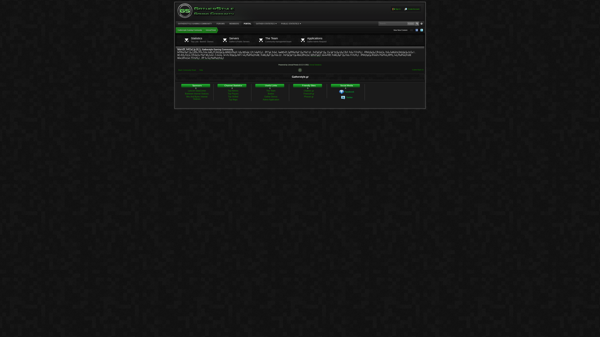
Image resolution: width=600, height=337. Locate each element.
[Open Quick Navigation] (411, 30)
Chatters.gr (309, 91)
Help (201, 70)
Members (234, 24)
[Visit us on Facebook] (416, 30)
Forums (221, 24)
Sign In (398, 9)
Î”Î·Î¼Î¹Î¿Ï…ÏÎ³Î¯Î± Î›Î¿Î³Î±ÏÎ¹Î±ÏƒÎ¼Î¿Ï (207, 58)
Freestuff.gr (309, 94)
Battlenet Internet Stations (197, 94)
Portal (247, 24)
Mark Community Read (187, 70)
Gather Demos (271, 96)
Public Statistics (290, 24)
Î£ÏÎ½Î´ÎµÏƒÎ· (316, 55)
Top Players (233, 94)
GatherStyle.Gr (418, 70)
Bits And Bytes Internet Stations (197, 97)
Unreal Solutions (315, 65)
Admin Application (271, 99)
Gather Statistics (265, 24)
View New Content (400, 30)
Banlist (271, 94)
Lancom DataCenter (197, 91)
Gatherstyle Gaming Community (195, 24)
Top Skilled (233, 96)
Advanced (422, 24)
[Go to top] (300, 70)
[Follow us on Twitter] (421, 30)
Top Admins (233, 91)
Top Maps (233, 99)
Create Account (413, 9)
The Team (270, 91)
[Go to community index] (206, 11)
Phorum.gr (308, 96)
